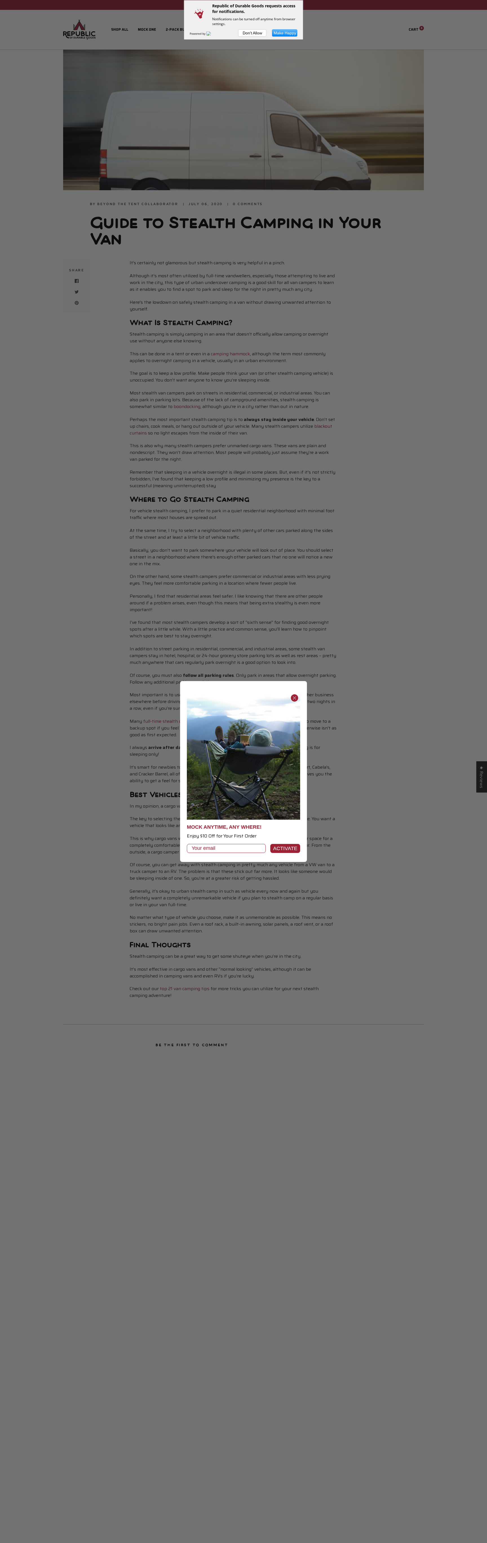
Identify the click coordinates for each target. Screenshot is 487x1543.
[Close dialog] (294, 698)
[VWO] (212, 34)
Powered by (198, 34)
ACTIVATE (285, 848)
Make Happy (285, 33)
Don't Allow (252, 33)
